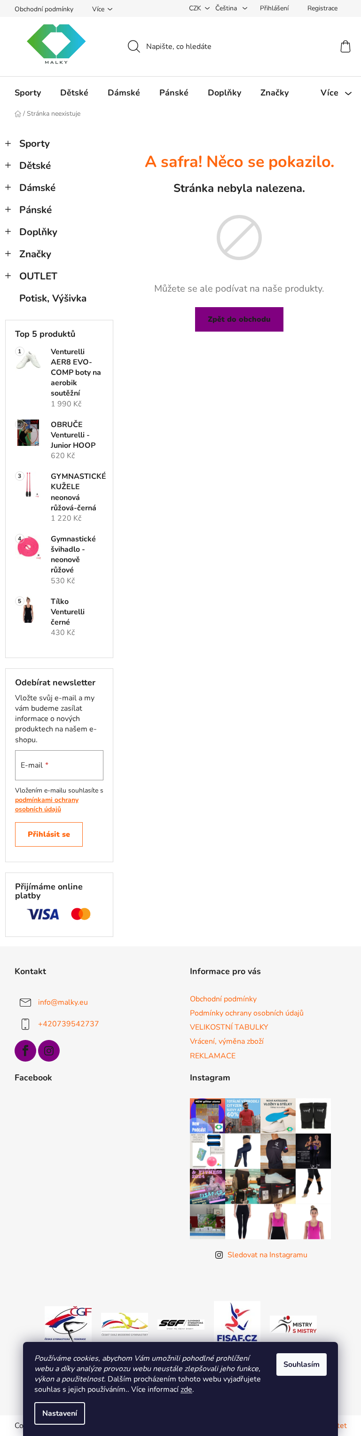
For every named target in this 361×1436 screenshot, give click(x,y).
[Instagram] (49, 1051)
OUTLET (38, 276)
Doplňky (38, 231)
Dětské (35, 165)
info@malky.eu (63, 1002)
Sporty (34, 143)
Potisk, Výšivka (52, 298)
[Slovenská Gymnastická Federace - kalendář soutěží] (180, 1324)
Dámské (37, 187)
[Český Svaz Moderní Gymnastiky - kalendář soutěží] (124, 1324)
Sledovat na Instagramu (267, 1255)
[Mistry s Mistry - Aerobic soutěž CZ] (293, 1324)
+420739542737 (68, 1024)
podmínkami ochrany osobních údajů (46, 804)
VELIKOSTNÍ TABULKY (229, 1027)
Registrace (322, 8)
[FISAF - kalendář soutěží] (237, 1324)
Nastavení (59, 1413)
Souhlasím (301, 1364)
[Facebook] (25, 1051)
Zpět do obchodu (239, 319)
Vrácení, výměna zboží (227, 1041)
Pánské (35, 209)
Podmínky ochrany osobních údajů (247, 1013)
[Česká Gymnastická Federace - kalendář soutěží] (68, 1324)
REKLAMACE (212, 1056)
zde (186, 1389)
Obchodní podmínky (44, 9)
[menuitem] (27, 93)
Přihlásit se (49, 834)
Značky (35, 254)
